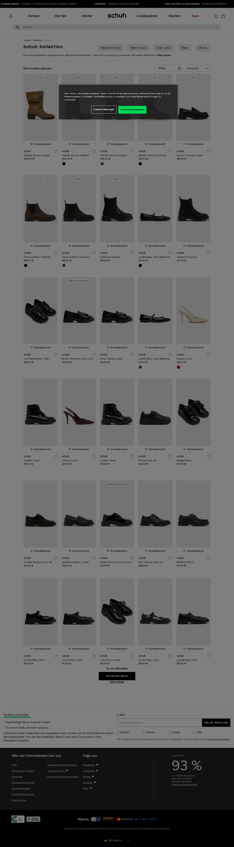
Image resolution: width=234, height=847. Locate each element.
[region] (118, 102)
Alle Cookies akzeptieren (132, 109)
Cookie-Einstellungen (103, 109)
